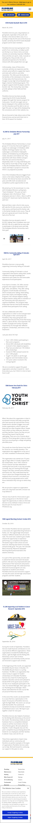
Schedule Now (25, 15)
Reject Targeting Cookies (15, 817)
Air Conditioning (8, 785)
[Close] (28, 788)
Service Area (21, 774)
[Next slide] (28, 238)
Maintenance (7, 777)
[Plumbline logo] (7, 9)
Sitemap (20, 782)
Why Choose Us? (8, 782)
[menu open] (30, 9)
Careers (20, 785)
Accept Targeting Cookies (15, 812)
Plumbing (6, 774)
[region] (15, 804)
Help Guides (21, 777)
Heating (6, 779)
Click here (22, 2)
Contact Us (21, 779)
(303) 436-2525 (10, 15)
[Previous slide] (4, 238)
